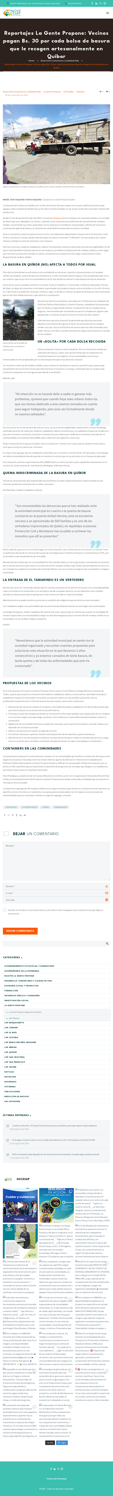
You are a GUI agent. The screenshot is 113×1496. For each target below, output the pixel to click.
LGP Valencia (14, 1018)
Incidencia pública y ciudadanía (22, 996)
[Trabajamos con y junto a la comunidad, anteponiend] (92, 1205)
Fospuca (57, 218)
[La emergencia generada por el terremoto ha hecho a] (56, 1385)
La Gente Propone (52, 91)
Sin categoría (12, 1101)
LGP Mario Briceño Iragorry (20, 1042)
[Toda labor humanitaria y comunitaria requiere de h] (20, 1313)
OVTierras (10, 1087)
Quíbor (45, 807)
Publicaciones (12, 1092)
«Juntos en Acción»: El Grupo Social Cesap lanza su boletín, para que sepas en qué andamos (54, 1125)
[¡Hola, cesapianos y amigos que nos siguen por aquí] (56, 1277)
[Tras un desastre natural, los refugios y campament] (56, 1349)
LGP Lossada (11, 1037)
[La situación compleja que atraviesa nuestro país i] (20, 1421)
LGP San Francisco (14, 1062)
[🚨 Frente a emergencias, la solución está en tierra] (92, 1385)
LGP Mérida (10, 1047)
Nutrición (10, 1077)
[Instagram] (105, 3)
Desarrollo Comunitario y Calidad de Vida (22, 91)
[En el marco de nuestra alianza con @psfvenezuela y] (20, 1205)
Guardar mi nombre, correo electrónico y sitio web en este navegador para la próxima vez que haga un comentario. (55, 912)
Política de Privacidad (56, 1479)
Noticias (80, 91)
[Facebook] (92, 3)
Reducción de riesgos (16, 1097)
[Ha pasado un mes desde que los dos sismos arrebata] (20, 1385)
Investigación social (16, 1001)
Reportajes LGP (61, 807)
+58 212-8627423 (74, 3)
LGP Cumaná (11, 1028)
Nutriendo (10, 1082)
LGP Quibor (68, 91)
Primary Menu (107, 13)
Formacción (11, 991)
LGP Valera (10, 1067)
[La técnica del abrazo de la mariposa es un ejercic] (20, 1277)
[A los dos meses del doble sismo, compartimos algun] (56, 1205)
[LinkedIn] (96, 3)
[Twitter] (101, 3)
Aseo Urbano (11, 807)
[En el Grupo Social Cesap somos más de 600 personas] (20, 1241)
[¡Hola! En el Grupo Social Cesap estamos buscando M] (92, 1277)
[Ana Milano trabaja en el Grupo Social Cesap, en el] (56, 1241)
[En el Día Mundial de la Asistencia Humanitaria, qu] (92, 1241)
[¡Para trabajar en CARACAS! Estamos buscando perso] (20, 1349)
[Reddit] (25, 815)
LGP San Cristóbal (14, 1057)
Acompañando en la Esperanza (21, 971)
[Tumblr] (17, 815)
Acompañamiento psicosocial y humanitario (29, 966)
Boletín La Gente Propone (19, 976)
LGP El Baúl (10, 1033)
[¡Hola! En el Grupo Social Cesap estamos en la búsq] (92, 1349)
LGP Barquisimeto (14, 1023)
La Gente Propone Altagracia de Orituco (25, 1012)
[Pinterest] (13, 815)
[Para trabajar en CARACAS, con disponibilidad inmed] (92, 1313)
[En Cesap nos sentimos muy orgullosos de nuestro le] (56, 1313)
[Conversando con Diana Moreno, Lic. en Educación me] (56, 1421)
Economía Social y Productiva (21, 986)
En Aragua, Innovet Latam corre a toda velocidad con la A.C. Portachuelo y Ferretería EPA (53, 1140)
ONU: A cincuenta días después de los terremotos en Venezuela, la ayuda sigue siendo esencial (55, 1154)
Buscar (107, 943)
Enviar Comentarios (20, 931)
